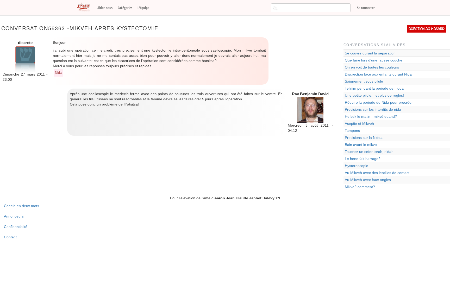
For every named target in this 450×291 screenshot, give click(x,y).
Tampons (352, 130)
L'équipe (143, 7)
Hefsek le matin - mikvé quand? (371, 116)
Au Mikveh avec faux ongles (368, 180)
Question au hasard (427, 29)
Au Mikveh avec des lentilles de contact (377, 173)
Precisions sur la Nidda (364, 137)
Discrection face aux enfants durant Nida (378, 74)
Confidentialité (15, 227)
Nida (58, 73)
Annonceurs (14, 216)
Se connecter (366, 7)
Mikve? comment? (360, 187)
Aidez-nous (105, 7)
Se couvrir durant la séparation (370, 53)
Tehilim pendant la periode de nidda (374, 88)
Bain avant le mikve (361, 145)
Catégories (125, 7)
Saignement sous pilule (364, 81)
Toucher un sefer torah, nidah (369, 152)
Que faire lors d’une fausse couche (373, 60)
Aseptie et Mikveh (359, 123)
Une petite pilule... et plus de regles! (374, 95)
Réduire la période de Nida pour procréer (379, 102)
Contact (10, 237)
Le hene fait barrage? (362, 159)
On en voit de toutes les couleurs (372, 67)
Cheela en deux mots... (23, 206)
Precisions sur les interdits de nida (373, 109)
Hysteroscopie (356, 166)
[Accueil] (86, 7)
